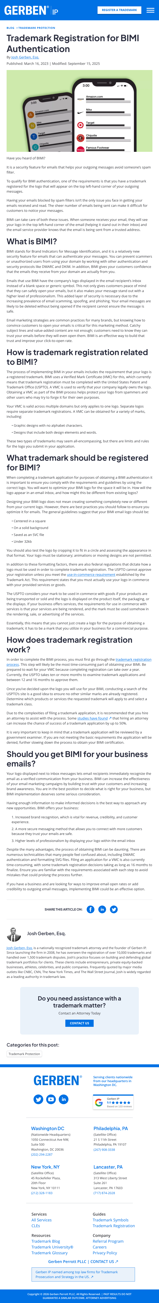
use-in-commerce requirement (91, 574)
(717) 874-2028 (104, 1193)
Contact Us (79, 1023)
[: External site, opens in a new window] (90, 909)
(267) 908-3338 (104, 1150)
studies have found (92, 718)
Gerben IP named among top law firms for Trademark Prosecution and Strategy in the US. (77, 1274)
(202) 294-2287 (41, 1154)
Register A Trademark (119, 10)
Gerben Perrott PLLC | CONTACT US (81, 1262)
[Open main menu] (150, 10)
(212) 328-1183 (41, 1193)
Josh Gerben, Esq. (25, 57)
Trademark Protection (24, 1054)
